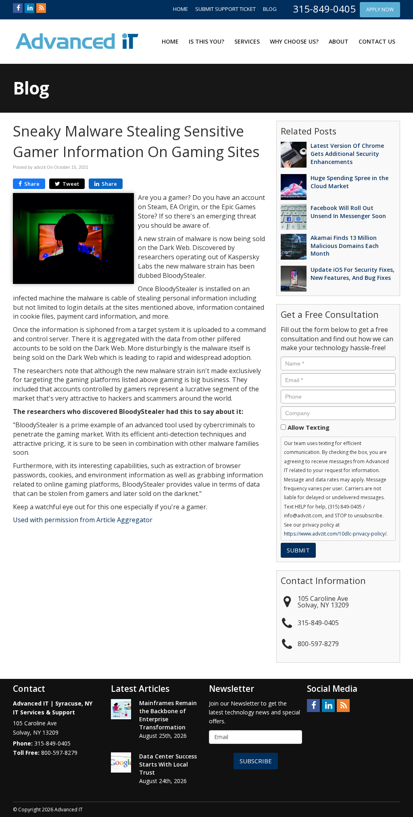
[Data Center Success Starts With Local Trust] (121, 762)
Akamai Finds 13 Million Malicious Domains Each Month (345, 246)
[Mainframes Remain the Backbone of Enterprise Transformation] (121, 709)
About (338, 41)
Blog (270, 9)
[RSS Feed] (41, 8)
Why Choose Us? (294, 41)
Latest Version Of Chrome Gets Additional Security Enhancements (347, 154)
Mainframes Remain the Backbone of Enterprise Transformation (168, 715)
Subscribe (256, 761)
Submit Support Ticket (225, 9)
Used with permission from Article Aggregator (82, 519)
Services (247, 41)
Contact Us (377, 41)
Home (180, 9)
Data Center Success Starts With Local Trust (168, 764)
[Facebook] (18, 8)
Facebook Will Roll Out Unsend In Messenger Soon (348, 212)
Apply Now (380, 9)
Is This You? (206, 41)
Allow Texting (309, 427)
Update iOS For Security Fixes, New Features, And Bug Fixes (352, 273)
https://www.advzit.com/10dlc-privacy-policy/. (336, 533)
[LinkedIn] (29, 8)
